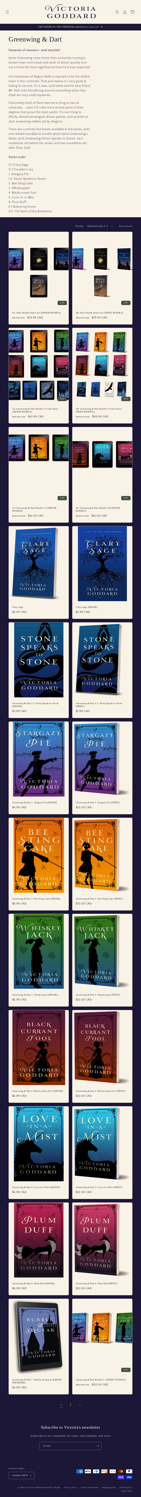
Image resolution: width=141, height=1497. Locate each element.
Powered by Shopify (51, 1487)
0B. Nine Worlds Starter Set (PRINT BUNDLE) (99, 312)
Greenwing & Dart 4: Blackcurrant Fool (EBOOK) (37, 1091)
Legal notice (126, 1491)
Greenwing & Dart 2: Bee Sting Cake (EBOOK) (36, 898)
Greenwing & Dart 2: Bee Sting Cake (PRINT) (99, 898)
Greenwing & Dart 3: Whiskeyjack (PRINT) (98, 994)
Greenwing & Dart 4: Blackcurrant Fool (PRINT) (100, 1091)
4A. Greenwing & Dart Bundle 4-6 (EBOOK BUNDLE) (98, 509)
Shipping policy (109, 1487)
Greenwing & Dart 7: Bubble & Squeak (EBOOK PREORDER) (37, 1381)
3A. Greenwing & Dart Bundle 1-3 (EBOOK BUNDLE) (34, 509)
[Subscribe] (97, 1446)
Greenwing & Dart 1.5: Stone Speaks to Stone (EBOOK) (35, 705)
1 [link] (61, 1404)
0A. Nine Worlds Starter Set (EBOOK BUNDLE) (36, 312)
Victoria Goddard (33, 1487)
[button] (7, 12)
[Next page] (80, 1405)
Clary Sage (17, 607)
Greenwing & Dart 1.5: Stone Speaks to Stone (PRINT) (99, 705)
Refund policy (126, 1487)
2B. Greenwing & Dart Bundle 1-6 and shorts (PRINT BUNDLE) (99, 410)
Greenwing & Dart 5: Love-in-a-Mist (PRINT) (99, 1187)
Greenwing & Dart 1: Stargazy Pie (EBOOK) (34, 802)
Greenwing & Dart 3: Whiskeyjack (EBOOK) (35, 994)
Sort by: (79, 226)
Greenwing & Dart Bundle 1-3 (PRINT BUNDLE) (101, 1379)
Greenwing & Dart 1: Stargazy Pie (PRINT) (98, 802)
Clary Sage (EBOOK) (86, 607)
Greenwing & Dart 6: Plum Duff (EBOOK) (33, 1283)
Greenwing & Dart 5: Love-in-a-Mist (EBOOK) (36, 1187)
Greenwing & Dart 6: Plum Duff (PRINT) (96, 1283)
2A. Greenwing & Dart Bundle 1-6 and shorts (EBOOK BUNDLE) (35, 410)
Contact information (90, 1487)
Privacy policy (70, 1487)
